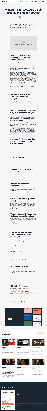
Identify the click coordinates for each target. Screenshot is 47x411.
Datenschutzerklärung (5, 402)
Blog (17, 397)
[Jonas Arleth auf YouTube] (4, 387)
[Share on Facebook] (11, 302)
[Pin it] (21, 302)
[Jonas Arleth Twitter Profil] (10, 387)
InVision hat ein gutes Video (17, 291)
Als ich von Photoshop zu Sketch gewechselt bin (18, 77)
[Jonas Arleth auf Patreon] (6, 387)
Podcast (18, 394)
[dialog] (8, 400)
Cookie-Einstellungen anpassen (17, 405)
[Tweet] (15, 302)
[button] (8, 408)
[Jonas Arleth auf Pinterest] (2, 387)
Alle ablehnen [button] (7, 406)
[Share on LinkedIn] (18, 302)
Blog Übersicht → (41, 333)
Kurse (17, 398)
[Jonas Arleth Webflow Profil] (12, 387)
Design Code (28, 288)
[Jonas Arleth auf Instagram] (8, 387)
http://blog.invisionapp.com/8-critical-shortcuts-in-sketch (26, 293)
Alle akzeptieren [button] (8, 404)
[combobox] (12, 391)
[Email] (24, 302)
